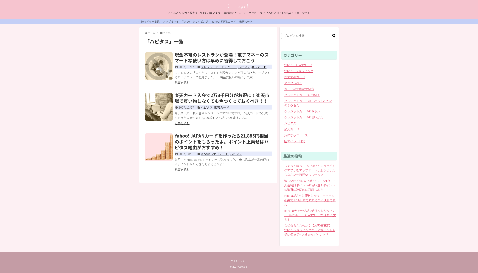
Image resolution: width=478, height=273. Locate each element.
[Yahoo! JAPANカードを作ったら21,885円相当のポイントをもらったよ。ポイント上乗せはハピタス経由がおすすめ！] (159, 147)
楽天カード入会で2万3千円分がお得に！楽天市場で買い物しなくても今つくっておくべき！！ (222, 98)
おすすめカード (294, 77)
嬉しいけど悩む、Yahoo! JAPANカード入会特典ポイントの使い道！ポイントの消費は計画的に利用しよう (310, 185)
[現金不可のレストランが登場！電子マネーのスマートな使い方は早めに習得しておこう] (159, 66)
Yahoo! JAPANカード (224, 21)
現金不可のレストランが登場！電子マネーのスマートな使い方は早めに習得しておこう (222, 57)
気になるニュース (296, 135)
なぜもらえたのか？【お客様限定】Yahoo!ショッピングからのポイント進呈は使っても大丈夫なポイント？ (309, 230)
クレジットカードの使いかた (303, 117)
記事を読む (182, 82)
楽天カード (245, 21)
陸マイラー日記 (150, 21)
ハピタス (244, 67)
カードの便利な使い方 (299, 89)
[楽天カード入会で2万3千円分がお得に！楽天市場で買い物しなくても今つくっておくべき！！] (159, 107)
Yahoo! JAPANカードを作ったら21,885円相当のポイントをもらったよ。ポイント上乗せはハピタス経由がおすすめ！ (222, 141)
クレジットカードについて (219, 67)
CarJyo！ (239, 6)
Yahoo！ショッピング (195, 21)
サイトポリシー (239, 260)
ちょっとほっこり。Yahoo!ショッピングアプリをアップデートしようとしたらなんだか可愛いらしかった (309, 170)
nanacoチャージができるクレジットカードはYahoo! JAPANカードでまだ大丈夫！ (310, 215)
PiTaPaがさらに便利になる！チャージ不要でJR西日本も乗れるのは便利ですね (310, 200)
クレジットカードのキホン (302, 111)
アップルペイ (171, 21)
